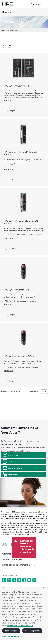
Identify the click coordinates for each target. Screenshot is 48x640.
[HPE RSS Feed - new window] (34, 580)
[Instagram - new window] (14, 580)
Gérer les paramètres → (12, 636)
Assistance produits (13, 461)
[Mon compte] (37, 4)
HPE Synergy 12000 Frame (17, 85)
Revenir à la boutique (7, 30)
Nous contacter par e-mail (15, 468)
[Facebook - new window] (24, 580)
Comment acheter (13, 474)
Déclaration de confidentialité (20, 625)
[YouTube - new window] (29, 580)
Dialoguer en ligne (13, 455)
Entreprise (7, 588)
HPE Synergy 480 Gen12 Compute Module (21, 222)
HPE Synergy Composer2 (16, 289)
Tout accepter (11, 631)
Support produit (10, 559)
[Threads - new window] (19, 580)
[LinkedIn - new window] (4, 580)
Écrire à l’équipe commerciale (16, 564)
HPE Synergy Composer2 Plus (19, 355)
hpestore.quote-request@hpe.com (16, 450)
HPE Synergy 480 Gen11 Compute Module (21, 153)
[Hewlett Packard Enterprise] (7, 4)
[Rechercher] (32, 4)
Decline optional (32, 631)
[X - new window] (9, 580)
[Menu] (44, 4)
